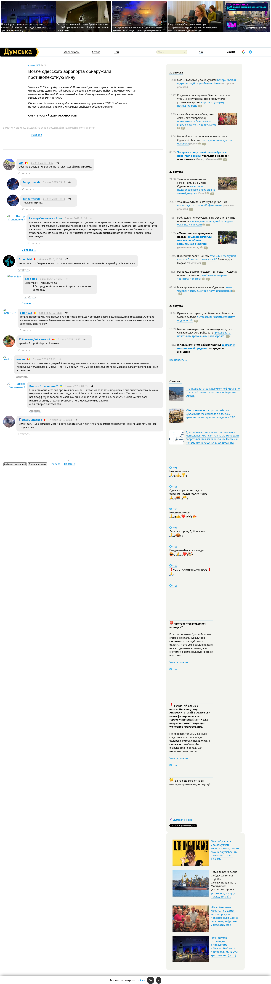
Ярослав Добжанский (35, 339)
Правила (55, 464)
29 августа (176, 171)
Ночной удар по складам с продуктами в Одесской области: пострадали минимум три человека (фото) (24, 27)
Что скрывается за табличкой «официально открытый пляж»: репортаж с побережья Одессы (213, 392)
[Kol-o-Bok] (14, 276)
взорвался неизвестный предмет (206, 346)
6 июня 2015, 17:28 (50, 312)
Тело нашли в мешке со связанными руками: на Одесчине (191, 182)
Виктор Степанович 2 (43, 218)
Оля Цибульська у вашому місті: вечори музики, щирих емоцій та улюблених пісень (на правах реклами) (225, 850)
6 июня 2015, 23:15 (44, 359)
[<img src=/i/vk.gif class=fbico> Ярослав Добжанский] (9, 346)
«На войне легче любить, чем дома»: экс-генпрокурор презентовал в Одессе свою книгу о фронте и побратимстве (224, 916)
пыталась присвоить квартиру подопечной (206, 318)
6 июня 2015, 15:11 (54, 182)
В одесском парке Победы (193, 256)
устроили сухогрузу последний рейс (223, 894)
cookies (140, 980)
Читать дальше (178, 662)
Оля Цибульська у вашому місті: (197, 80)
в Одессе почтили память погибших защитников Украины (194, 240)
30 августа (176, 72)
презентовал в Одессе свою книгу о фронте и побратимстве (197, 123)
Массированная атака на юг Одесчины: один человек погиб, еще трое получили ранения (137, 29)
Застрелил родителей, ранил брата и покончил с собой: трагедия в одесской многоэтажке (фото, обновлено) (83, 27)
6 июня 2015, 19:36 (69, 339)
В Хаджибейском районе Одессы (199, 344)
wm (21, 162)
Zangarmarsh (31, 182)
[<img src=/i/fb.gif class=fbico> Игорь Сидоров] (9, 426)
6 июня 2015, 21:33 (76, 218)
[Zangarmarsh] (13, 189)
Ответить (24, 173)
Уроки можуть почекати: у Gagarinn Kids (202, 202)
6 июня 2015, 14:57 (42, 162)
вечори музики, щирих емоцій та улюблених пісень (206, 81)
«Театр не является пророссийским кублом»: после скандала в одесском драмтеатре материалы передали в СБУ (210, 414)
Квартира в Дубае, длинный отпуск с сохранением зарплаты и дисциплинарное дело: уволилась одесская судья (192, 27)
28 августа (176, 306)
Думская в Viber (182, 819)
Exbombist (25, 259)
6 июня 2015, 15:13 (54, 198)
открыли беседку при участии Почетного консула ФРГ (206, 257)
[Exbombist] (9, 266)
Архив (96, 52)
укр (201, 51)
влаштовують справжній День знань (199, 205)
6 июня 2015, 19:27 (51, 279)
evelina (21, 359)
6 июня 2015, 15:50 (50, 259)
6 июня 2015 (34, 65)
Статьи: (175, 381)
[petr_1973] (9, 313)
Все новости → (178, 360)
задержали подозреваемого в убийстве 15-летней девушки (196, 189)
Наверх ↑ (36, 134)
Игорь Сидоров (31, 420)
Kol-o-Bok (31, 279)
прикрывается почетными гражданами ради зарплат (204, 334)
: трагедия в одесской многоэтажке (203, 157)
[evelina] (8, 359)
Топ (116, 52)
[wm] (9, 169)
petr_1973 (26, 312)
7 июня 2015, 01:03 (76, 386)
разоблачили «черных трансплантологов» (202, 276)
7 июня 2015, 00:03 (60, 420)
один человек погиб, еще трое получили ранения (204, 289)
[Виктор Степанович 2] (16, 219)
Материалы (72, 52)
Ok (150, 980)
